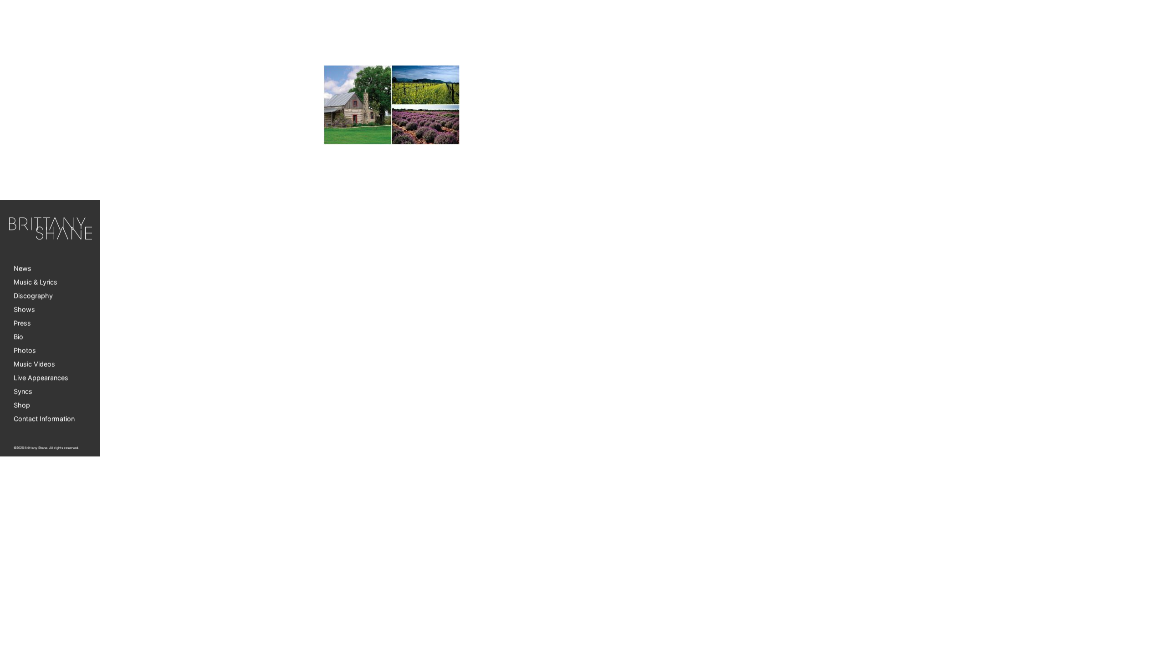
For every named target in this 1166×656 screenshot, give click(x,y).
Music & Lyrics (35, 282)
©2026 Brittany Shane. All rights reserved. (46, 448)
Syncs (23, 391)
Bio (18, 337)
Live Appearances (41, 378)
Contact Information (44, 419)
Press (22, 323)
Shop (22, 405)
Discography (33, 296)
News (22, 268)
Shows (24, 309)
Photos (25, 350)
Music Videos (34, 364)
